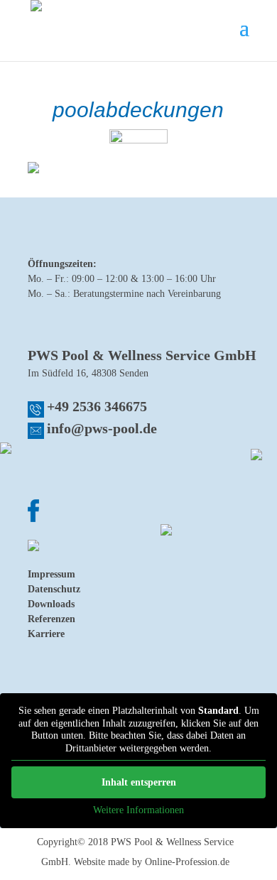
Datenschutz (54, 589)
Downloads (51, 604)
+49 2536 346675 (97, 406)
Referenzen (51, 619)
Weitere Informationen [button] (138, 810)
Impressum (51, 574)
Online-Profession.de (187, 862)
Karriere (46, 634)
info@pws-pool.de (102, 428)
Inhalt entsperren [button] (139, 782)
